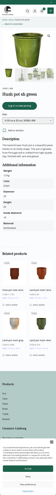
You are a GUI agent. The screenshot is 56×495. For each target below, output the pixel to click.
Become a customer (13, 437)
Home (4, 20)
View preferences (28, 484)
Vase (4, 398)
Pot (4, 393)
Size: (4, 114)
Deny (28, 476)
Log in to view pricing (19, 105)
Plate (5, 403)
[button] (51, 442)
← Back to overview (12, 23)
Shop (11, 20)
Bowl (5, 408)
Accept (28, 468)
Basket (6, 419)
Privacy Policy (28, 491)
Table (5, 414)
